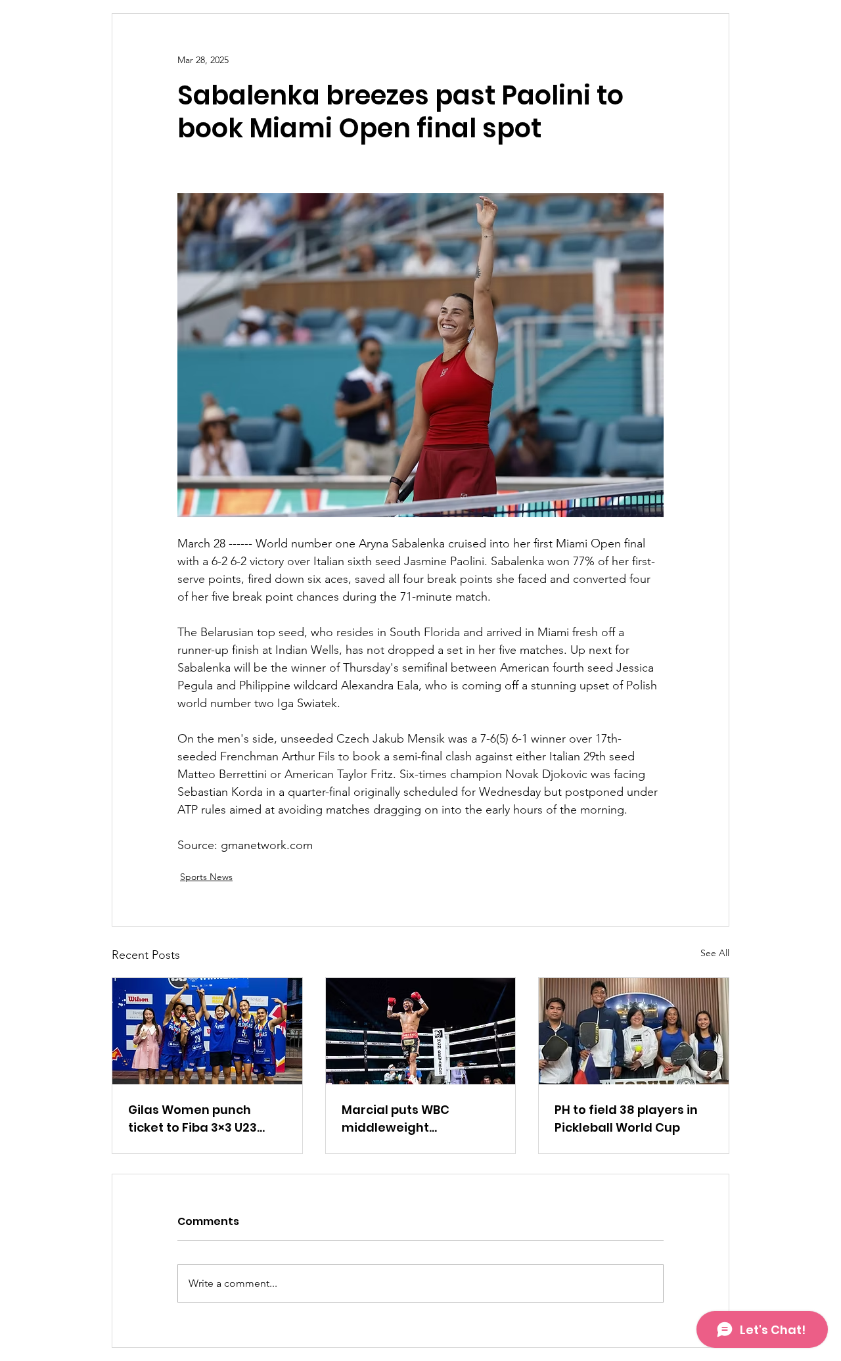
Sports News (206, 877)
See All (714, 953)
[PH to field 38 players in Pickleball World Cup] (634, 1031)
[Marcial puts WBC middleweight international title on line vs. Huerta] (421, 1031)
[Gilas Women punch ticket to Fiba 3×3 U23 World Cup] (207, 1031)
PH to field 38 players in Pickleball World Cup (626, 1118)
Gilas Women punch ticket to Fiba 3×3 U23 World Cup (192, 1118)
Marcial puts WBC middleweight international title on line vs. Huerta (418, 1118)
